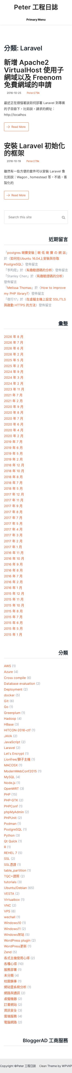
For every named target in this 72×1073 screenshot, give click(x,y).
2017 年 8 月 (13, 512)
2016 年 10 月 (14, 559)
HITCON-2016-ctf (17, 730)
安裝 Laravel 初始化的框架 (34, 149)
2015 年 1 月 (13, 635)
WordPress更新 (15, 946)
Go (6, 707)
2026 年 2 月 (13, 354)
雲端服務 (10, 1016)
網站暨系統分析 (15, 987)
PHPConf (11, 806)
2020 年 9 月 (13, 407)
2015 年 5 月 (13, 629)
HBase (9, 724)
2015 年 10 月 (14, 605)
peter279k (33, 92)
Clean (43, 1066)
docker (9, 695)
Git (6, 701)
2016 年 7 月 (13, 576)
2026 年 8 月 (13, 337)
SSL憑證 (10, 865)
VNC (7, 905)
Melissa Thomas (19, 288)
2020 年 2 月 (13, 436)
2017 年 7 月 (13, 518)
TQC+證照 (11, 876)
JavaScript (12, 742)
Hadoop (10, 719)
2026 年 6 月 (13, 348)
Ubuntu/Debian (15, 888)
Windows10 (12, 923)
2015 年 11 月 (14, 599)
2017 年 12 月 (14, 494)
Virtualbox (12, 900)
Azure (8, 672)
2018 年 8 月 (13, 477)
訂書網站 (10, 1005)
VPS (7, 911)
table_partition (15, 870)
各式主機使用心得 (17, 958)
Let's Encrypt (14, 754)
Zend (8, 952)
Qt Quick (10, 841)
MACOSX (11, 765)
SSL (7, 859)
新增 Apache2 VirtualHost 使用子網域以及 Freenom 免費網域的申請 (34, 73)
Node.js (9, 783)
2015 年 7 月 (13, 617)
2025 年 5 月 (13, 360)
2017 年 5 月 (13, 523)
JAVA (8, 736)
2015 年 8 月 (13, 611)
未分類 (9, 975)
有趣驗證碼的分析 (39, 270)
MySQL (9, 777)
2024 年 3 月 (13, 377)
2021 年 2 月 (13, 401)
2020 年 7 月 (13, 418)
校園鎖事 (10, 981)
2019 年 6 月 (13, 448)
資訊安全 (10, 1010)
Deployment (13, 689)
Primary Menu (36, 19)
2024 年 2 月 (13, 383)
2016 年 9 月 (13, 564)
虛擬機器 (10, 999)
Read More (18, 126)
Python (9, 835)
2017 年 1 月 (13, 547)
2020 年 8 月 (13, 412)
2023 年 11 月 (14, 389)
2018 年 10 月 (14, 471)
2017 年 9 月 (13, 506)
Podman (10, 824)
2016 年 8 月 (13, 570)
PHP (7, 794)
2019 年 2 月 (13, 459)
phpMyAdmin (14, 812)
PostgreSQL (13, 829)
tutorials (10, 882)
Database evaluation (19, 684)
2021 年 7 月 (13, 395)
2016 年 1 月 (13, 588)
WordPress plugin (17, 940)
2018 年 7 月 (13, 483)
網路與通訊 (12, 993)
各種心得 (10, 964)
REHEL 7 (10, 853)
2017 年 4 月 (13, 529)
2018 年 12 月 (14, 465)
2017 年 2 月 (13, 541)
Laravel (9, 748)
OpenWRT (11, 789)
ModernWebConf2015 (20, 771)
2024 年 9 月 (13, 372)
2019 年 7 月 (13, 442)
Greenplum (12, 713)
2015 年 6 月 (13, 623)
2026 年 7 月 (13, 342)
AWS (7, 666)
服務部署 (10, 970)
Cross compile (15, 678)
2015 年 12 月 (14, 594)
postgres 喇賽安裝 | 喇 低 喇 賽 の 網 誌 (36, 253)
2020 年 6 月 (13, 424)
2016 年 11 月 (14, 553)
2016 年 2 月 (13, 582)
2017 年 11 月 (13, 500)
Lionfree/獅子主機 (17, 759)
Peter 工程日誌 (36, 7)
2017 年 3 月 (13, 535)
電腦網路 (10, 1022)
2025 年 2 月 (13, 366)
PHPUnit (10, 818)
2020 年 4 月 (13, 430)
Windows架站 (14, 935)
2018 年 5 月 (13, 488)
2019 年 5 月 (13, 453)
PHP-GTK (11, 800)
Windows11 (12, 929)
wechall (9, 917)
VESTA (9, 894)
